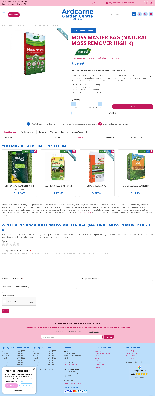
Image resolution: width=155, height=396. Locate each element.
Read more (21, 381)
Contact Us (99, 367)
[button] (19, 390)
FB (141, 3)
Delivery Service (131, 353)
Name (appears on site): (12, 278)
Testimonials (99, 365)
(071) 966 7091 (99, 3)
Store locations (129, 3)
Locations (98, 362)
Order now (35, 151)
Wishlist (32, 151)
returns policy (85, 212)
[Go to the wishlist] (151, 14)
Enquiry (64, 132)
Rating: (5, 241)
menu (4, 14)
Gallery (97, 358)
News (97, 356)
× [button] (34, 369)
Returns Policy (131, 356)
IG (146, 3)
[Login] (139, 14)
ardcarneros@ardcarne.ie (73, 383)
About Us (98, 351)
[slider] (11, 244)
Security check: (8, 295)
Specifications (10, 132)
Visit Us (53, 132)
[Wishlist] (151, 14)
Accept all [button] (11, 385)
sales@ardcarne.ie (70, 365)
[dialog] (19, 380)
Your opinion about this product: (16, 250)
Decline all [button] (26, 385)
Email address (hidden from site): (16, 286)
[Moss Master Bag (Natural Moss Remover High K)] (35, 54)
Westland (81, 137)
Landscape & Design (102, 353)
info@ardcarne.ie (114, 3)
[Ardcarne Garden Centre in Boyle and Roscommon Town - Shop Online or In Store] (77, 14)
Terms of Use (130, 358)
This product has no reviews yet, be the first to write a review (95, 58)
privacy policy (93, 332)
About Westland (79, 132)
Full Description (27, 132)
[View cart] (145, 14)
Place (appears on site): (88, 278)
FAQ (96, 360)
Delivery (42, 132)
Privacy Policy (130, 351)
